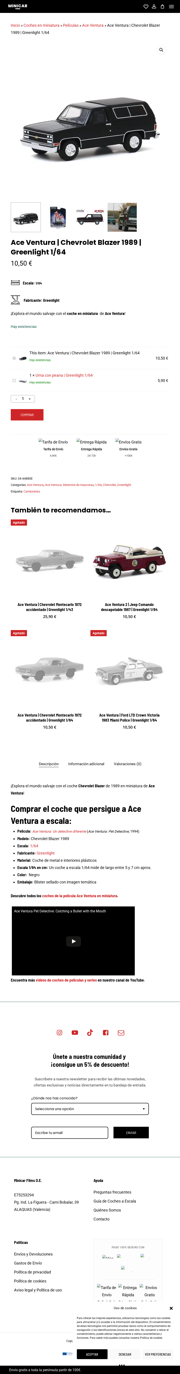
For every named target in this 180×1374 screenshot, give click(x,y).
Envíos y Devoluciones (33, 1254)
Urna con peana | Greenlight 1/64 (64, 375)
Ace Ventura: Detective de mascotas (69, 485)
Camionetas (31, 491)
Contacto (102, 1219)
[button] (171, 1308)
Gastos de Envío (28, 1263)
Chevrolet (109, 485)
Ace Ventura (93, 25)
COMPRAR (27, 415)
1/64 (98, 485)
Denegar (125, 1354)
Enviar (131, 1132)
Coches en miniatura (41, 25)
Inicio (15, 25)
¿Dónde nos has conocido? (54, 1098)
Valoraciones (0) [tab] (127, 764)
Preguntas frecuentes (112, 1192)
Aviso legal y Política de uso (38, 1290)
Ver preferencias (158, 1354)
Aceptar (92, 1354)
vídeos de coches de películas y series (66, 980)
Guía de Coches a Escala (115, 1201)
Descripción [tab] (49, 764)
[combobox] (90, 1109)
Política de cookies (151, 1337)
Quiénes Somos (107, 1210)
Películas (71, 25)
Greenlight (124, 485)
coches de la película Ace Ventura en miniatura (79, 895)
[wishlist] (145, 6)
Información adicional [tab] (86, 764)
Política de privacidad (32, 1272)
